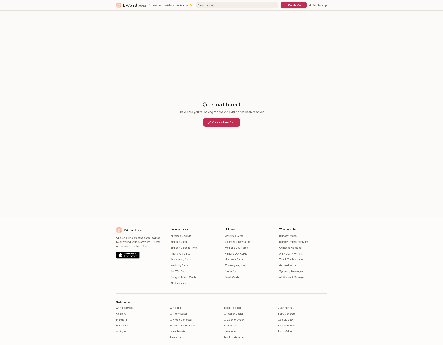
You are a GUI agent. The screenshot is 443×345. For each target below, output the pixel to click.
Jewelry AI (230, 331)
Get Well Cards (179, 271)
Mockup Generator (235, 337)
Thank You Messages (291, 259)
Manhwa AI (122, 325)
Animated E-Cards (181, 235)
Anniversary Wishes (290, 253)
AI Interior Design (234, 313)
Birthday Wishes (288, 235)
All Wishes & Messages (292, 277)
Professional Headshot (183, 325)
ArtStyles (121, 331)
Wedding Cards (179, 265)
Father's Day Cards (236, 253)
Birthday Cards (179, 241)
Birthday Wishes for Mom (293, 241)
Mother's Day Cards (236, 247)
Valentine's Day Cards (237, 241)
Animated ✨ (184, 5)
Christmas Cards (234, 235)
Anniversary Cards (181, 259)
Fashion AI (230, 325)
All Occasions (178, 283)
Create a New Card (223, 122)
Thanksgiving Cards (236, 265)
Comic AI (121, 313)
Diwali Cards (232, 277)
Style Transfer (178, 331)
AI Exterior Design (234, 319)
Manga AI (121, 319)
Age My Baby (286, 319)
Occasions (154, 5)
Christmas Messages (291, 247)
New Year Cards (234, 259)
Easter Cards (232, 271)
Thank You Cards (180, 253)
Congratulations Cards (183, 277)
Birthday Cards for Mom (184, 247)
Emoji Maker (285, 331)
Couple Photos (286, 325)
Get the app (319, 5)
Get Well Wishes (288, 265)
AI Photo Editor (178, 313)
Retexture (176, 337)
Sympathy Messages (291, 271)
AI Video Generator (181, 319)
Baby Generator (287, 313)
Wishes (169, 5)
